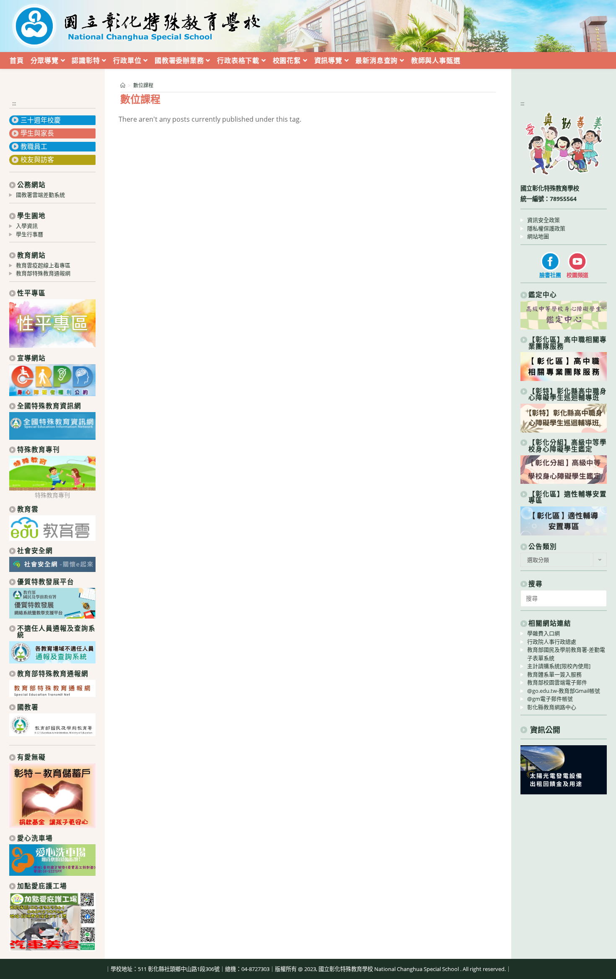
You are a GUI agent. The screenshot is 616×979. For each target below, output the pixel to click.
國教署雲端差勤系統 (40, 194)
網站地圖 (538, 236)
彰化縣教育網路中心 (551, 707)
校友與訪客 (37, 159)
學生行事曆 (29, 234)
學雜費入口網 (543, 633)
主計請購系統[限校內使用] (558, 666)
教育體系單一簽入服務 (554, 674)
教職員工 (34, 146)
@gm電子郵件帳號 (550, 698)
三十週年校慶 (41, 120)
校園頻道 (577, 275)
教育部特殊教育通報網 (43, 273)
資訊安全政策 (543, 220)
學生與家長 (37, 133)
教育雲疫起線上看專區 (43, 265)
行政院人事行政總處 (551, 641)
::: (14, 103)
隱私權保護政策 (546, 228)
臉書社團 (550, 275)
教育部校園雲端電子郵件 (557, 682)
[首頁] (122, 85)
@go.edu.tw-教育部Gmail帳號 (563, 690)
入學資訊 (27, 226)
